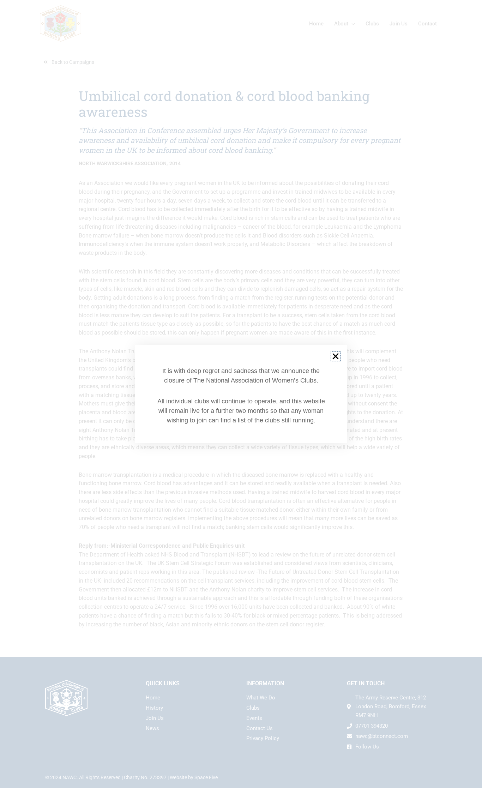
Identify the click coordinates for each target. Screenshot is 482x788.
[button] (335, 356)
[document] (241, 394)
